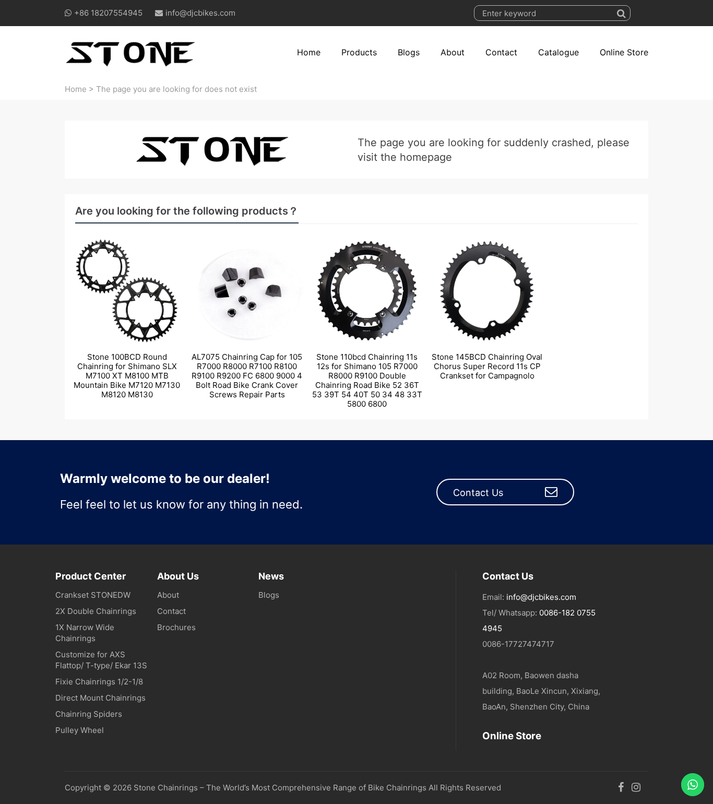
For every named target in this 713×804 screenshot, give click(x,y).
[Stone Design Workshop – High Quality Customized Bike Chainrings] (131, 52)
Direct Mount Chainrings (100, 698)
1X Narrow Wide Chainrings (84, 632)
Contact (501, 52)
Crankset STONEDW (92, 595)
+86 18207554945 (108, 13)
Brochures (176, 627)
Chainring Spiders (88, 714)
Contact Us (478, 492)
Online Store (624, 52)
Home (308, 52)
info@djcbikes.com (200, 13)
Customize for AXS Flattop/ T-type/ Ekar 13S (101, 659)
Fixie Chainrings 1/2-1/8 (99, 682)
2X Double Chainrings (95, 611)
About (453, 52)
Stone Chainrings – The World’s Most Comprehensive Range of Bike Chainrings (280, 788)
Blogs (409, 52)
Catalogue (558, 52)
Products (359, 52)
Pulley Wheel (79, 730)
